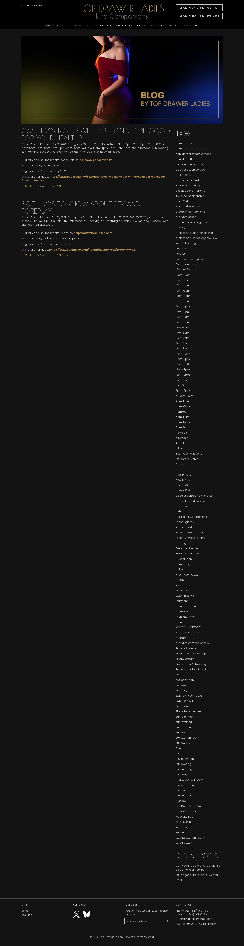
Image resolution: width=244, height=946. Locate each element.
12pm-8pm (183, 369)
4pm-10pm (183, 401)
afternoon (182, 438)
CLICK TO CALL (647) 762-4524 (199, 7)
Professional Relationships (192, 669)
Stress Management (189, 711)
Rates (141, 25)
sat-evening (183, 685)
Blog (172, 25)
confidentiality (185, 159)
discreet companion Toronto (194, 496)
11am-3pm (182, 322)
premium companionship (192, 643)
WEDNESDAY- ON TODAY (190, 838)
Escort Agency (185, 522)
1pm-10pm (43, 148)
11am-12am (183, 317)
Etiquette (157, 25)
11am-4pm (125, 144)
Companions (102, 25)
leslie (179, 585)
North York (182, 201)
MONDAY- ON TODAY (188, 632)
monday (181, 622)
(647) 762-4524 (200, 911)
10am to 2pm (91, 144)
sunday (45, 152)
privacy (180, 227)
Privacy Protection (187, 648)
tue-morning (77, 152)
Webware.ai (147, 937)
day (178, 469)
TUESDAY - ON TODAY (188, 806)
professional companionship (194, 233)
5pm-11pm (123, 148)
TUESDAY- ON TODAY (188, 811)
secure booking (186, 243)
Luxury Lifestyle (185, 596)
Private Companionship (191, 653)
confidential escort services (193, 154)
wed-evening (95, 152)
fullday (180, 580)
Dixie (178, 511)
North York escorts (187, 206)
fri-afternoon (184, 559)
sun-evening (160, 148)
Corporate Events (187, 459)
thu (60, 221)
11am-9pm (182, 348)
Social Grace (184, 706)
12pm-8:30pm (157, 144)
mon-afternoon (186, 606)
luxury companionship (190, 196)
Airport (180, 443)
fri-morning (183, 564)
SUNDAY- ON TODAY (45, 221)
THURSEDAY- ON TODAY (189, 780)
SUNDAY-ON (183, 743)
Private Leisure (185, 659)
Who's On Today (58, 25)
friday (179, 569)
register (36, 5)
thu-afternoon (73, 221)
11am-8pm (140, 144)
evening (181, 543)
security (181, 248)
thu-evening (59, 152)
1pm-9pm (58, 148)
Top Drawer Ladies (111, 937)
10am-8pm (183, 296)
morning (181, 638)
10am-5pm (183, 285)
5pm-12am (183, 422)
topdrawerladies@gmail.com (194, 919)
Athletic (180, 448)
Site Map (26, 915)
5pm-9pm (182, 427)
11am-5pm (182, 332)
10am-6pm (183, 290)
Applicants (124, 25)
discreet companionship (191, 164)
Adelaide (181, 433)
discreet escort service (190, 169)
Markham (182, 601)
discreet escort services (191, 501)
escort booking (185, 527)
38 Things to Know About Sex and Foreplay (80, 207)
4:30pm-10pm (91, 148)
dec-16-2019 (183, 475)
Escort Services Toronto (191, 538)
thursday (125, 221)
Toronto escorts (186, 264)
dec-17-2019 (120, 217)
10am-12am (109, 144)
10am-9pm (183, 301)
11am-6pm (104, 217)
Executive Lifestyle (187, 548)
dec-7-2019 (183, 490)
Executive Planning (187, 553)
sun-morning (29, 152)
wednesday (112, 152)
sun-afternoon (141, 148)
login (25, 5)
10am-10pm (183, 275)
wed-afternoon (185, 816)
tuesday (156, 221)
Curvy (179, 464)
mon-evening (184, 611)
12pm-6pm (183, 359)
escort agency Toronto (190, 191)
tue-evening (183, 790)
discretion (182, 506)
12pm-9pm (28, 148)
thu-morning (109, 221)
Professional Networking (191, 664)
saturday (181, 690)
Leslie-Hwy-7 (183, 590)
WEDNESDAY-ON (45, 225)
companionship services (192, 148)
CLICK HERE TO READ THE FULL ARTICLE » (44, 186)
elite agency (183, 175)
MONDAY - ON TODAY (188, 627)
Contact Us (190, 25)
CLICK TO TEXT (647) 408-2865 (199, 16)
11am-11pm (89, 217)
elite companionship (189, 180)
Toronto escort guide (189, 259)
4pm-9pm (108, 148)
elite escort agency (188, 185)
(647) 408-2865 (197, 914)
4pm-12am (183, 406)
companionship (186, 143)
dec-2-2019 (183, 485)
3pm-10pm (73, 148)
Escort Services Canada (191, 532)
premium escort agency (191, 222)
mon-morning (185, 616)
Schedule (81, 25)
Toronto (181, 254)
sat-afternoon (185, 680)
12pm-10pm (183, 354)
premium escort (186, 217)
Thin (178, 748)
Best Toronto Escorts (189, 453)
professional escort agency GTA (196, 238)
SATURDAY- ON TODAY (189, 695)
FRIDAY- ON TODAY (187, 574)
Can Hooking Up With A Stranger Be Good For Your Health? (95, 134)
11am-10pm (183, 306)
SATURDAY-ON (138, 217)
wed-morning (184, 827)
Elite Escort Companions (191, 517)
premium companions (190, 212)
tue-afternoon (185, 785)
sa (177, 674)
